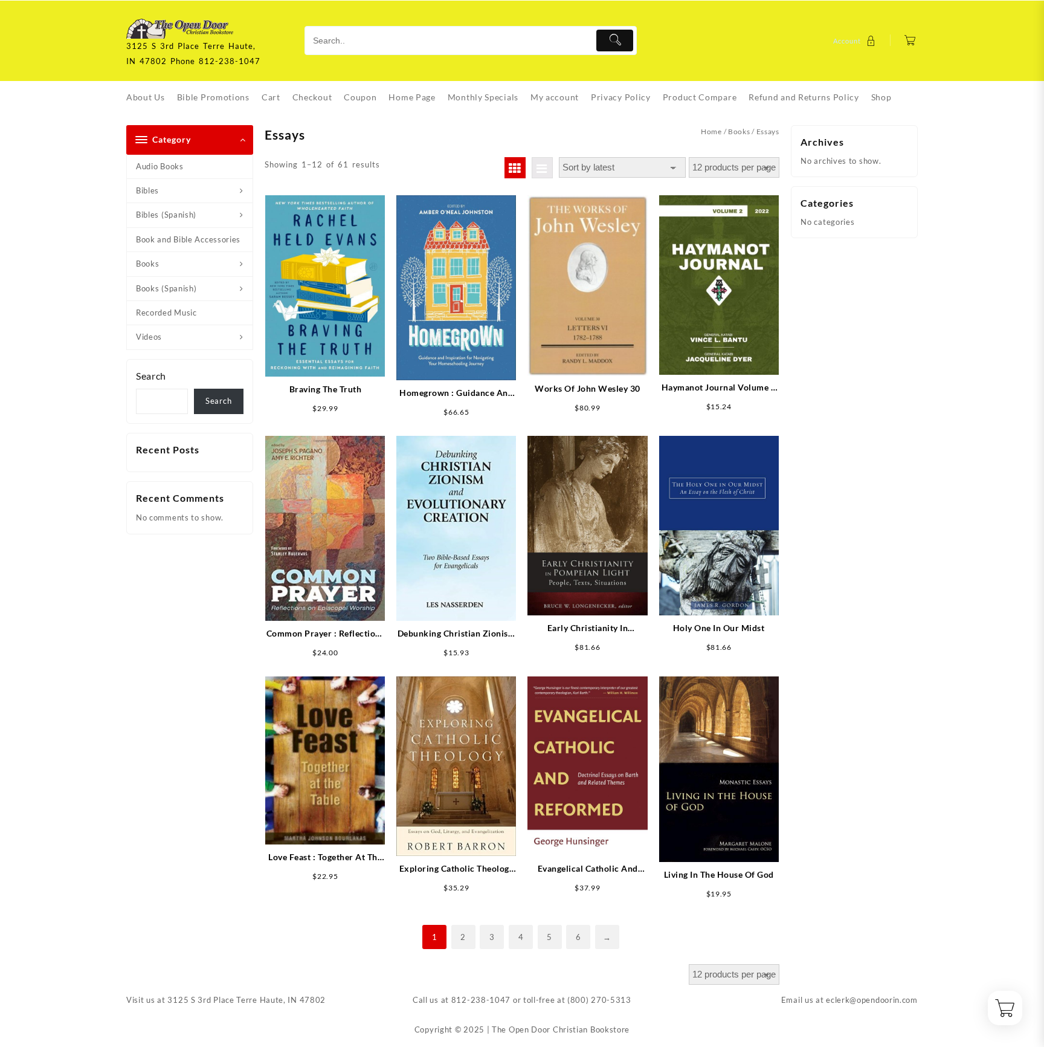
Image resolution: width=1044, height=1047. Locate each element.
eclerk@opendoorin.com (872, 1000)
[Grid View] (515, 167)
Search (151, 375)
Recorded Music (166, 312)
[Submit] (614, 40)
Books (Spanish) (166, 288)
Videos (149, 337)
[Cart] (910, 41)
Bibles (147, 190)
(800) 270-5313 (599, 1000)
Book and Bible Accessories (188, 239)
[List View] (542, 167)
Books (148, 263)
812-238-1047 (481, 1000)
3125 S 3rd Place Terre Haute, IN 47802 (246, 1000)
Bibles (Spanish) (166, 214)
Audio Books (160, 166)
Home (711, 131)
